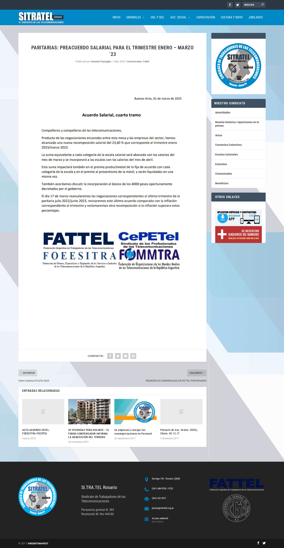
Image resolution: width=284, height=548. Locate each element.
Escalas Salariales (226, 154)
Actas (218, 135)
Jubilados (255, 17)
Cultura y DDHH (232, 17)
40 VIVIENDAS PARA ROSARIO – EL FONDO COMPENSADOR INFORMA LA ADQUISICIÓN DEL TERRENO (88, 433)
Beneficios (221, 183)
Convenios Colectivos (228, 144)
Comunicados (134, 61)
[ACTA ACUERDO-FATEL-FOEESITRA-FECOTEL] (43, 411)
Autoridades (222, 112)
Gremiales (133, 17)
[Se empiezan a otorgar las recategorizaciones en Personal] (135, 411)
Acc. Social (178, 17)
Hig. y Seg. (158, 17)
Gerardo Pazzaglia (101, 61)
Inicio (117, 17)
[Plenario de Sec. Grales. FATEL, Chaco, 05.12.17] (181, 411)
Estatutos (221, 164)
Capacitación (205, 17)
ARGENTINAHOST (38, 543)
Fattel (146, 61)
